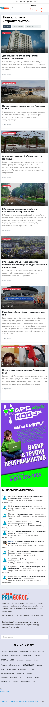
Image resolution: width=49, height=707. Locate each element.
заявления (4, 655)
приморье (20, 660)
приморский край (7, 673)
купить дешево (7, 660)
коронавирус (22, 669)
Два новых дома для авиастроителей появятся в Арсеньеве (20, 57)
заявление (20, 673)
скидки (37, 655)
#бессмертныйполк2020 (9, 677)
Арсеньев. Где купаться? (25, 514)
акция (36, 677)
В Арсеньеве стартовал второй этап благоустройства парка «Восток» (19, 210)
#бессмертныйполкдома (9, 651)
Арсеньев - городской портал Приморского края (20, 701)
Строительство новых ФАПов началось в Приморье (22, 157)
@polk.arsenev (15, 655)
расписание (11, 669)
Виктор (11, 541)
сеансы (41, 651)
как (34, 681)
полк (2, 669)
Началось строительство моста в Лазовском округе (23, 107)
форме (32, 669)
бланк (36, 660)
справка (15, 681)
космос (33, 651)
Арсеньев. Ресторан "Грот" (24, 506)
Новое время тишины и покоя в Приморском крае (23, 371)
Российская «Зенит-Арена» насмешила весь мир (23, 313)
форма (39, 665)
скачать (29, 660)
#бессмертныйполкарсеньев (10, 665)
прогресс (29, 677)
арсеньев (28, 664)
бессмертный (25, 681)
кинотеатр (24, 651)
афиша (29, 673)
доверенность (5, 681)
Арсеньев (7, 74)
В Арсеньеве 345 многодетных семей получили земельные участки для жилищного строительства (24, 264)
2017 (21, 677)
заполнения (27, 655)
